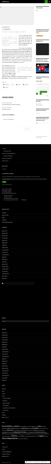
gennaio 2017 (5, 235)
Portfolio (4, 415)
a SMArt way (5, 1)
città (42, 426)
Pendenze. (4, 219)
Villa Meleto (46, 436)
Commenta (27, 129)
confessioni (4, 428)
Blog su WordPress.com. (6, 462)
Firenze (14, 430)
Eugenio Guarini (45, 428)
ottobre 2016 (5, 238)
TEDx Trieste (5, 410)
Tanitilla (13, 31)
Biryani (21, 426)
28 (36, 93)
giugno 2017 (4, 230)
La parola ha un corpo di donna (9, 407)
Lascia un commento (21, 31)
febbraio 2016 (5, 247)
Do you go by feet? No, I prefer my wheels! (11, 103)
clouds (44, 426)
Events (3, 396)
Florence (18, 430)
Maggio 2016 (4, 242)
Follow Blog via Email (7, 173)
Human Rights (5, 432)
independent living (19, 432)
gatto (35, 430)
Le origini (4, 148)
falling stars (5, 430)
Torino (14, 436)
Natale (12, 433)
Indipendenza (32, 432)
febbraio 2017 (5, 233)
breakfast (5, 97)
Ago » (47, 95)
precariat (22, 433)
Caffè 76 (27, 426)
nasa (10, 433)
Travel (22, 436)
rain (25, 433)
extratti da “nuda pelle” (7, 158)
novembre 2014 (5, 268)
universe (29, 436)
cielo (39, 426)
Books (3, 391)
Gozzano (43, 430)
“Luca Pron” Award (6, 398)
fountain (21, 430)
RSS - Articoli (38, 103)
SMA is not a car (5, 417)
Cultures (13, 428)
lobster (46, 432)
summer (3, 436)
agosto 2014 (4, 276)
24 (42, 91)
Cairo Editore (32, 426)
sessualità (45, 433)
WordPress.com (5, 456)
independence (10, 432)
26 (46, 91)
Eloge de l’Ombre (6, 403)
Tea (10, 436)
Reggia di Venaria (31, 433)
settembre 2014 (5, 273)
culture (9, 428)
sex (48, 433)
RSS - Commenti (39, 105)
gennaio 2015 (5, 264)
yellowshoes (26, 438)
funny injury (29, 430)
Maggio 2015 (4, 259)
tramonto (18, 436)
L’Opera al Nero (6, 405)
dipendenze (24, 428)
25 (44, 91)
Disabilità (35, 428)
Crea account (5, 446)
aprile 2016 (4, 245)
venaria (37, 436)
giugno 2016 (4, 240)
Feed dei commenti (6, 454)
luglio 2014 (4, 278)
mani (5, 433)
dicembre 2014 (5, 266)
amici (13, 426)
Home (3, 412)
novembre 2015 (5, 249)
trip (24, 436)
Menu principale (49, 1)
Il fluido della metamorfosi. (7, 222)
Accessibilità (7, 426)
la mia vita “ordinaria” (8, 155)
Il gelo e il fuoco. (5, 215)
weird (19, 438)
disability (30, 428)
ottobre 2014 (5, 271)
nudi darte (16, 433)
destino (17, 428)
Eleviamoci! (5, 400)
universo (33, 436)
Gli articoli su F (5, 160)
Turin (26, 436)
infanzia (37, 432)
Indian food (27, 432)
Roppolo (41, 433)
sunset (8, 436)
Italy (41, 432)
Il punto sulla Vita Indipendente (8, 153)
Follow (4, 181)
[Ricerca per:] (42, 113)
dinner (20, 428)
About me (4, 388)
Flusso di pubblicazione (6, 451)
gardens (32, 430)
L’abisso (3, 217)
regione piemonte (37, 433)
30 (40, 93)
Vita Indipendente (9, 438)
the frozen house (7, 151)
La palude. (4, 212)
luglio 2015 (4, 257)
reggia (27, 433)
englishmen (41, 428)
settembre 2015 (5, 254)
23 (40, 91)
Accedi (3, 449)
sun (6, 436)
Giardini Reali (39, 430)
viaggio (41, 436)
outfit (20, 433)
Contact (3, 393)
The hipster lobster (7, 108)
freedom (25, 430)
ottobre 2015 (5, 252)
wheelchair (22, 438)
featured (10, 430)
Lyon (3, 433)
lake (44, 432)
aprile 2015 (4, 261)
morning (11, 97)
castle (36, 426)
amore (16, 426)
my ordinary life (6, 27)
